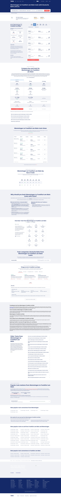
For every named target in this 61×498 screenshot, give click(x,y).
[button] (29, 10)
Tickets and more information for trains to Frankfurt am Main (39, 421)
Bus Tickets (20, 480)
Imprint (18, 495)
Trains (15, 1)
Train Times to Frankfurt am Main (25, 460)
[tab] (30, 27)
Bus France (20, 482)
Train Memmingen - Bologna (14, 437)
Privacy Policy (27, 495)
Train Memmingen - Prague (34, 440)
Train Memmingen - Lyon (44, 440)
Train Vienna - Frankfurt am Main (34, 429)
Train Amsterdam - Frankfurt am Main (25, 443)
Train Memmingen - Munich (14, 410)
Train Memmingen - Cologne (14, 429)
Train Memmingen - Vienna (14, 434)
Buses (18, 1)
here (36, 164)
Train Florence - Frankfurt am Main (25, 437)
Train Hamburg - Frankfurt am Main (35, 437)
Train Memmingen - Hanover (14, 443)
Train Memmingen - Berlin (44, 435)
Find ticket (13, 33)
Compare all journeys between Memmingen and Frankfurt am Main (40, 420)
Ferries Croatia (37, 482)
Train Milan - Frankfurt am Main (24, 435)
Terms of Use (22, 495)
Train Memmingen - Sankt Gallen (24, 410)
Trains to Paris (13, 482)
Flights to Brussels (29, 483)
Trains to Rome (13, 481)
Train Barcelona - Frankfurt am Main (45, 445)
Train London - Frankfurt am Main (14, 435)
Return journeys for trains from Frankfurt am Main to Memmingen (20, 420)
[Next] (49, 24)
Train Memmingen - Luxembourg (24, 434)
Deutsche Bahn (12, 307)
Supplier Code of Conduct (33, 495)
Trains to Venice (13, 483)
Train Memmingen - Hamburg (24, 432)
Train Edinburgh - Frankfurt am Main (25, 440)
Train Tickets (12, 480)
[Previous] (19, 180)
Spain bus (20, 481)
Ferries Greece (37, 481)
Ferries (23, 1)
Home (11, 460)
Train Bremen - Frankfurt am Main (15, 456)
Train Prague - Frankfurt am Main (45, 429)
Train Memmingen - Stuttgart (44, 410)
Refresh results (30, 133)
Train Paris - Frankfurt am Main (34, 434)
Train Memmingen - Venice (44, 437)
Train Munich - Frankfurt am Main (24, 429)
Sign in (50, 1)
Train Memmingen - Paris (44, 432)
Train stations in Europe (46, 481)
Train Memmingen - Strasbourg (14, 440)
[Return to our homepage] (12, 1)
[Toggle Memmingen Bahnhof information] (49, 401)
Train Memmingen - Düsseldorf (14, 432)
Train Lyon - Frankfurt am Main (45, 434)
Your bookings (42, 1)
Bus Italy (20, 483)
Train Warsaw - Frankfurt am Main (25, 456)
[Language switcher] (38, 1)
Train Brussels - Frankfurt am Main (35, 445)
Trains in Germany (18, 460)
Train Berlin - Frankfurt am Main (45, 443)
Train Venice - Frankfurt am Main (24, 445)
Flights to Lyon (29, 482)
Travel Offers (44, 483)
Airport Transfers (45, 482)
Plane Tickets (28, 480)
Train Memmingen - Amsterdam (14, 445)
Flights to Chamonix (29, 481)
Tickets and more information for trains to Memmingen (18, 421)
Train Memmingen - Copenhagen (34, 443)
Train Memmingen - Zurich (34, 410)
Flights (20, 1)
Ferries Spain (36, 483)
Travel (43, 480)
